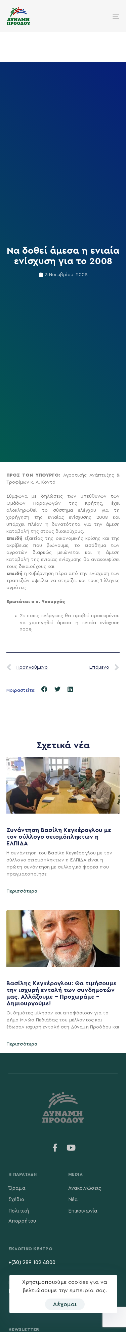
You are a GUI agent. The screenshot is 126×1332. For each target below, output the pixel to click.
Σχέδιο (16, 1199)
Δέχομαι (65, 1304)
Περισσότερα (22, 891)
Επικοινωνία (83, 1211)
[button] (44, 689)
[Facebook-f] (55, 1148)
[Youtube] (71, 1148)
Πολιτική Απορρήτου (22, 1216)
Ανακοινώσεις (84, 1188)
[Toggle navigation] (100, 16)
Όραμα (17, 1188)
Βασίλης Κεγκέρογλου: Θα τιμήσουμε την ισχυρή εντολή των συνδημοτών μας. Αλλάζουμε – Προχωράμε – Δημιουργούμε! (61, 993)
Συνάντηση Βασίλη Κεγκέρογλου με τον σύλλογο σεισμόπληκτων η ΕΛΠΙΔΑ (58, 836)
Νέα (73, 1199)
